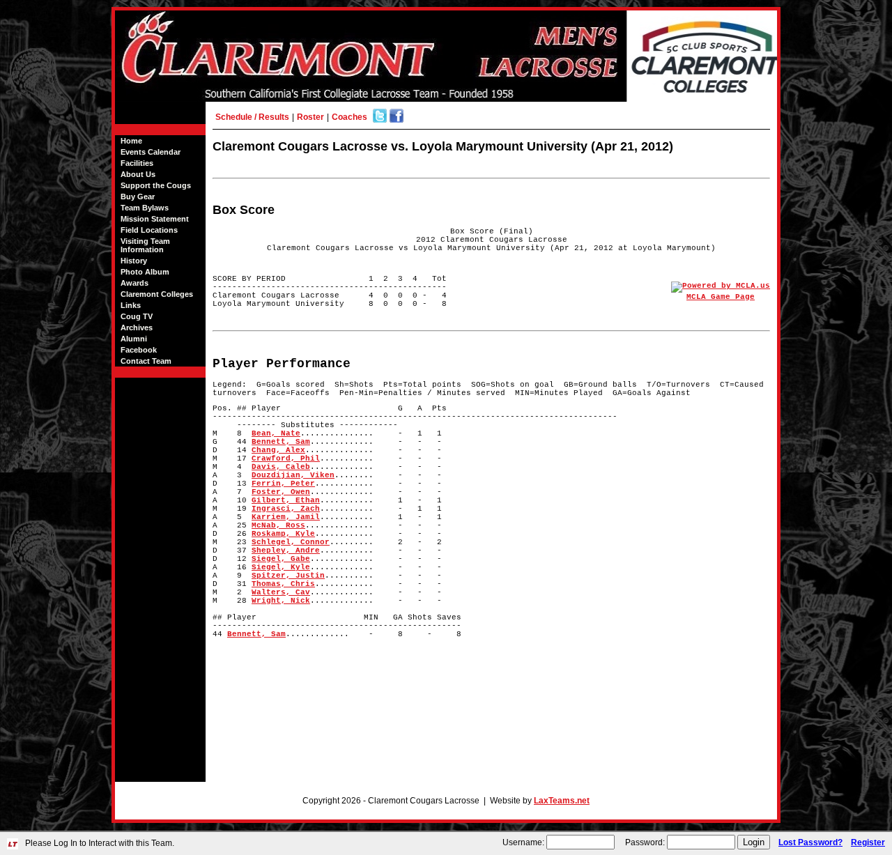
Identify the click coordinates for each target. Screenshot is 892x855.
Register (868, 842)
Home (131, 141)
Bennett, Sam (281, 442)
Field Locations (149, 230)
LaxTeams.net (562, 801)
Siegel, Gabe (281, 559)
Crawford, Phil (286, 458)
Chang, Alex (278, 450)
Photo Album (145, 272)
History (134, 260)
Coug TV (137, 316)
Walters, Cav (281, 592)
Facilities (137, 163)
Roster (310, 117)
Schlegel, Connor (291, 542)
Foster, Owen (281, 492)
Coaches (349, 117)
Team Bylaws (145, 207)
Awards (134, 283)
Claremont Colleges (157, 294)
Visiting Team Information (145, 245)
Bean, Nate (276, 433)
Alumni (134, 338)
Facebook (139, 350)
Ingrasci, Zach (286, 508)
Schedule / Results (252, 117)
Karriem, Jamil (286, 517)
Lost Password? (810, 842)
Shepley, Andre (286, 550)
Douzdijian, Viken (293, 475)
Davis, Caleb (281, 467)
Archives (137, 327)
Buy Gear (138, 196)
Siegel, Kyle (281, 567)
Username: (523, 842)
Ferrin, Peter (283, 483)
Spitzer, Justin (288, 575)
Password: (645, 842)
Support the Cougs (156, 185)
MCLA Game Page (720, 297)
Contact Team (146, 361)
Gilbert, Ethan (286, 500)
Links (131, 305)
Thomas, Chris (283, 584)
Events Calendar (150, 152)
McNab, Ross (278, 525)
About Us (138, 174)
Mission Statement (155, 219)
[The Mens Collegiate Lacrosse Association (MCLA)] (720, 286)
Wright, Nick (281, 600)
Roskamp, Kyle (283, 534)
